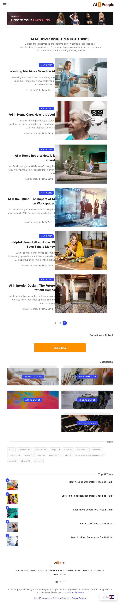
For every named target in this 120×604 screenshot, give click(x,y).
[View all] (87, 376)
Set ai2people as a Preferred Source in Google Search (60, 598)
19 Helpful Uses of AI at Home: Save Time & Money (33, 244)
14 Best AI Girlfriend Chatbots (96, 523)
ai (11, 450)
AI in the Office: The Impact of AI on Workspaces (31, 201)
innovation (82, 450)
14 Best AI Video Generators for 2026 (92, 537)
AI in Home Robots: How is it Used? (35, 158)
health (96, 450)
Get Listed (60, 347)
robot (41, 455)
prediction (14, 455)
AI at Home (46, 65)
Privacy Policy (57, 570)
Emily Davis (47, 90)
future (68, 450)
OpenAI (28, 455)
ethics (13, 461)
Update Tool (60, 574)
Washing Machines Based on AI (32, 71)
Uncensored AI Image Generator (90, 455)
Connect (99, 570)
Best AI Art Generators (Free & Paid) (93, 509)
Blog (33, 570)
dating (38, 461)
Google (55, 450)
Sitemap (42, 570)
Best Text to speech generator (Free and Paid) (87, 495)
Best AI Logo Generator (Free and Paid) (91, 481)
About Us (87, 570)
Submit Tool (22, 570)
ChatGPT (40, 450)
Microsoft (24, 450)
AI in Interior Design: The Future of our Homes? (32, 288)
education (54, 455)
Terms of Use (73, 570)
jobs (68, 455)
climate (25, 461)
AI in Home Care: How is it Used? (31, 114)
